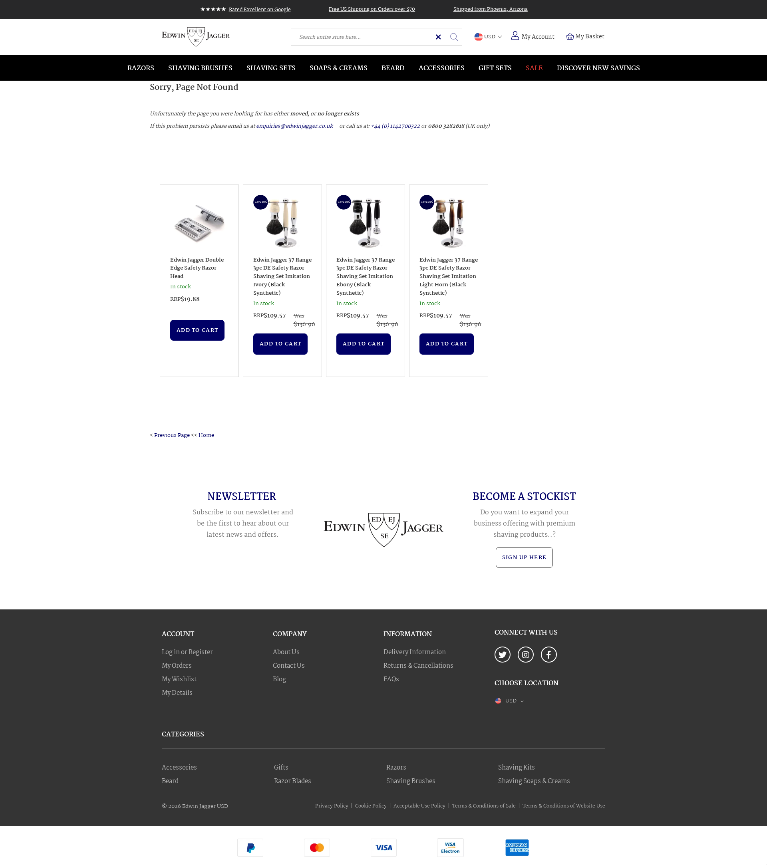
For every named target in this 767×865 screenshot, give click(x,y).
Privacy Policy (331, 806)
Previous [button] (164, 281)
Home (206, 435)
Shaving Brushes (410, 781)
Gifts (281, 768)
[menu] (383, 68)
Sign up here (524, 557)
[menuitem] (140, 68)
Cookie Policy (371, 806)
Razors (396, 768)
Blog (279, 679)
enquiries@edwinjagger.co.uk (294, 126)
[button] (488, 37)
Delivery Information (415, 652)
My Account (538, 37)
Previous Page (172, 435)
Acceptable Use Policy (419, 806)
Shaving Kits (516, 768)
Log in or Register (187, 652)
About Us (286, 652)
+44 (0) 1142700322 (395, 126)
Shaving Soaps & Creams (534, 781)
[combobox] (376, 37)
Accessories (179, 768)
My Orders (177, 666)
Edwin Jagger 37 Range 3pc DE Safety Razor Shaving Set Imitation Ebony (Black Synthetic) (365, 277)
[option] (199, 281)
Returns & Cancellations (418, 666)
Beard (170, 781)
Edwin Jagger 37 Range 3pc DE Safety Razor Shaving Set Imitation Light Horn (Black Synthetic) (448, 277)
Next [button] (483, 281)
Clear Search (438, 37)
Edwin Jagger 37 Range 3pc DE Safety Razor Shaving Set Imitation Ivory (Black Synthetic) (282, 277)
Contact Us (289, 666)
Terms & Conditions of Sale (484, 806)
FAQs (391, 679)
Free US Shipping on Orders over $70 (372, 9)
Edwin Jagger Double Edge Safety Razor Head (197, 268)
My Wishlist (179, 679)
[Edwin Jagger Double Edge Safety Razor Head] (199, 224)
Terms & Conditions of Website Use (564, 806)
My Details (177, 693)
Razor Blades (292, 781)
